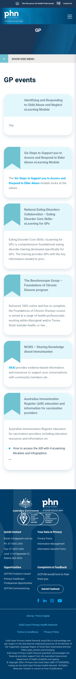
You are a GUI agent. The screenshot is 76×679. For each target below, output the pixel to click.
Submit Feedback (50, 589)
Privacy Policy (44, 538)
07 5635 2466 (16, 549)
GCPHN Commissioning (16, 588)
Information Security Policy (51, 549)
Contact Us (67, 3)
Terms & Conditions (27, 631)
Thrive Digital (42, 615)
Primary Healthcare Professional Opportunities (18, 581)
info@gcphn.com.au (22, 538)
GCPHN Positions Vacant (17, 573)
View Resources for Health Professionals (38, 3)
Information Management (51, 543)
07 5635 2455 (15, 543)
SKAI (12, 367)
